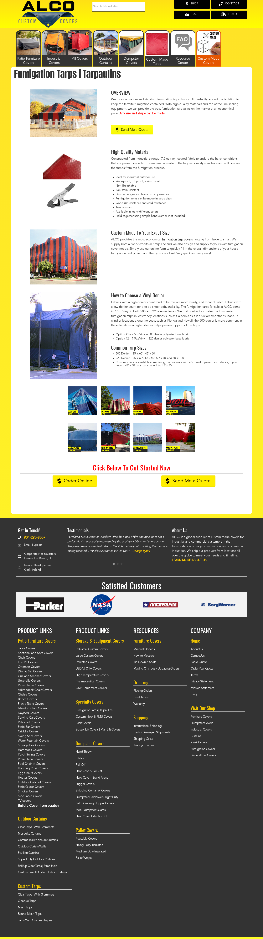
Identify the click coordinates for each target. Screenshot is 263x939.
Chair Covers (26, 657)
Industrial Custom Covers (91, 649)
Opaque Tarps (27, 901)
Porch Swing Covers (31, 754)
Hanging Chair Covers (33, 768)
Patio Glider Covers (31, 787)
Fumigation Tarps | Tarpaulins (94, 710)
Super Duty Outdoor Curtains (36, 859)
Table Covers (26, 648)
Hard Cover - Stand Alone (92, 777)
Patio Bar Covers (29, 727)
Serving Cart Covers (31, 717)
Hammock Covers (30, 750)
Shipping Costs (143, 739)
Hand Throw (83, 751)
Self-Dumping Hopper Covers (95, 803)
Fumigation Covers (203, 749)
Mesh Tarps (25, 907)
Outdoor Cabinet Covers (34, 782)
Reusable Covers (86, 838)
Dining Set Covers (30, 671)
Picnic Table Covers (31, 685)
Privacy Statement (202, 681)
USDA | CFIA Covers (88, 668)
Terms (194, 675)
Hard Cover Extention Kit (91, 816)
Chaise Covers (27, 694)
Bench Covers (27, 699)
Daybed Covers (28, 713)
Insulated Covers (86, 662)
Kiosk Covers (199, 742)
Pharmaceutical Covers (90, 681)
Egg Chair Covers (30, 773)
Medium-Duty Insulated (91, 851)
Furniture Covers (201, 716)
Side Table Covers (30, 796)
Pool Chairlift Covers (31, 764)
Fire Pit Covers (28, 662)
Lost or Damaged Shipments (151, 732)
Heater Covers (27, 777)
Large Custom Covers (89, 655)
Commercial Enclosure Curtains (38, 840)
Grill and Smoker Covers (34, 676)
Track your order (143, 745)
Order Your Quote (202, 668)
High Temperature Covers (92, 675)
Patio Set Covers (29, 722)
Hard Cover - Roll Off (89, 771)
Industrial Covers (201, 729)
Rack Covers (83, 723)
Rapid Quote (199, 662)
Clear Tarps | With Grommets (36, 827)
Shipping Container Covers (93, 790)
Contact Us (197, 655)
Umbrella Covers (29, 680)
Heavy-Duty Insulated (89, 845)
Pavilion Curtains (28, 853)
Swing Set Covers (30, 736)
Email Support (33, 545)
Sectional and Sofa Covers (35, 653)
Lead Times (140, 697)
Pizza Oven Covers (30, 759)
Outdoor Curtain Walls (32, 846)
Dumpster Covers (202, 723)
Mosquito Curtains (29, 833)
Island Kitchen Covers (32, 708)
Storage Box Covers (31, 745)
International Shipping (147, 726)
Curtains (196, 736)
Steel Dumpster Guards (91, 810)
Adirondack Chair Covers (35, 690)
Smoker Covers (28, 791)
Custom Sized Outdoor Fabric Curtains (42, 872)
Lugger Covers (85, 784)
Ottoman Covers (29, 667)
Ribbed (80, 758)
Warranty (139, 704)
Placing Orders (142, 690)
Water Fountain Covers (33, 740)
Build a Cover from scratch (38, 805)
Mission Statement (202, 688)
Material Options (144, 649)
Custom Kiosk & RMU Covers (94, 716)
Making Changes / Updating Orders (156, 668)
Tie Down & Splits (144, 662)
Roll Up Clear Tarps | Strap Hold (37, 866)
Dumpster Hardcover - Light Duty (97, 797)
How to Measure (143, 655)
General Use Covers (203, 755)
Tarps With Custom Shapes (35, 920)
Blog (194, 694)
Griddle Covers (28, 731)
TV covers (24, 800)
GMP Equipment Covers (91, 688)
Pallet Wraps (83, 858)
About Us (197, 649)
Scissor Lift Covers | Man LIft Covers (98, 729)
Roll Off (80, 764)
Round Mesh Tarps (29, 914)
